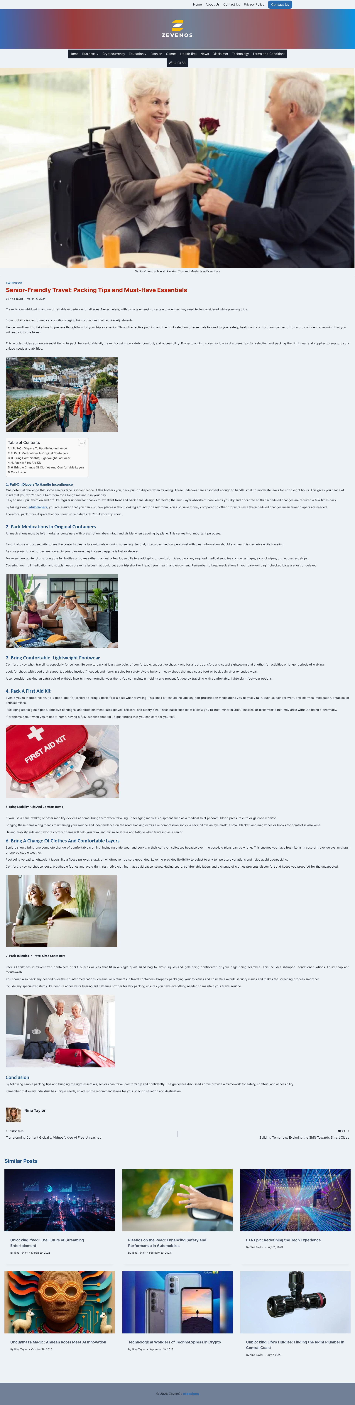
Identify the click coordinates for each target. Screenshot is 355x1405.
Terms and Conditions (269, 54)
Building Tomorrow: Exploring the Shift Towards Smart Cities (304, 1134)
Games (171, 54)
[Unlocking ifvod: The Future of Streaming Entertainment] (59, 1200)
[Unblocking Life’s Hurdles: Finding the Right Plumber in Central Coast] (295, 1302)
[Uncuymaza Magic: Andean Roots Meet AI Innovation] (59, 1302)
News (204, 54)
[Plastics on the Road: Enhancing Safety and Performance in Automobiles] (177, 1200)
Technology (240, 54)
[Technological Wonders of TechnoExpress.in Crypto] (177, 1302)
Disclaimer (220, 54)
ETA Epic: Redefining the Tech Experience (283, 1240)
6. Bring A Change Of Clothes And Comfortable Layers (47, 467)
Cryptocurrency (113, 54)
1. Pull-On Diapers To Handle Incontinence (38, 448)
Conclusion (18, 472)
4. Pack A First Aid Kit (26, 462)
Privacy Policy (254, 4)
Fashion (156, 54)
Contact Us (231, 4)
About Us (213, 4)
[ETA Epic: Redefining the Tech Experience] (295, 1200)
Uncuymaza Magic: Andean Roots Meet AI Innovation (58, 1342)
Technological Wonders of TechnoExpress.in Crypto (174, 1342)
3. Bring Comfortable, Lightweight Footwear (40, 458)
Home (197, 4)
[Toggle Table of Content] (80, 443)
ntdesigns (191, 1394)
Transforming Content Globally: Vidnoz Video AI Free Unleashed (54, 1134)
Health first (188, 54)
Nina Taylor (16, 298)
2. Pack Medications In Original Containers (39, 453)
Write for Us (177, 63)
